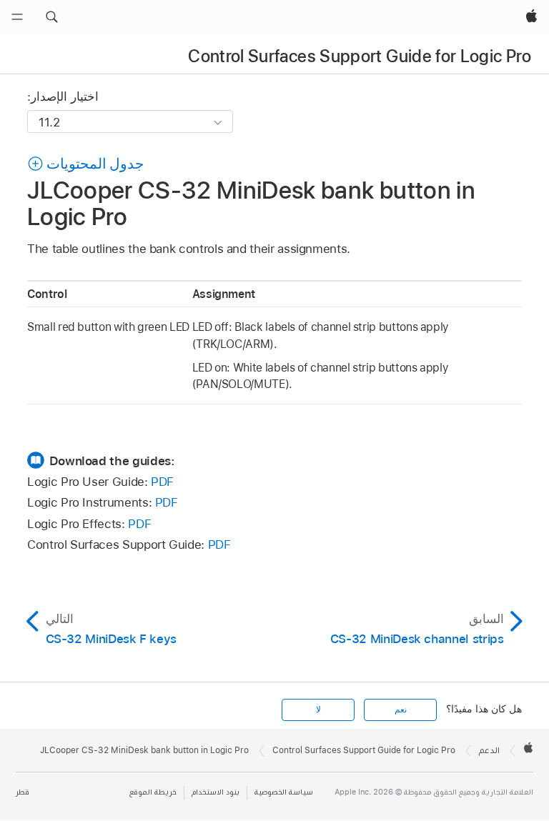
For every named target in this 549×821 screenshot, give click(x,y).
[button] (51, 17)
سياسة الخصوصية (283, 792)
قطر (22, 792)
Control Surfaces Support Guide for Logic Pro (359, 56)
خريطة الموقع (153, 792)
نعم (401, 710)
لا (318, 710)
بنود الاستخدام (215, 792)
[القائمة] (17, 17)
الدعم (489, 750)
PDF (162, 481)
